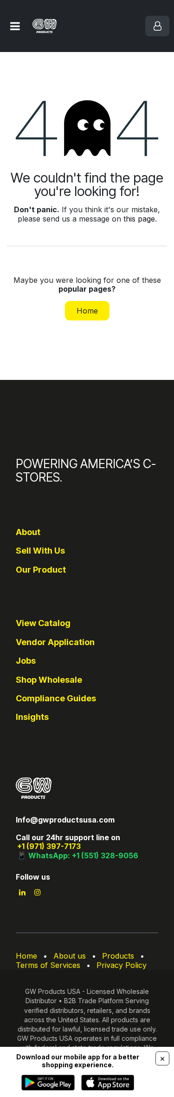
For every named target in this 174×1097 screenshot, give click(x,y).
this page (139, 218)
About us (69, 955)
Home (87, 310)
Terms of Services (48, 965)
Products (118, 955)
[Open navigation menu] (15, 26)
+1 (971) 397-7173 (49, 846)
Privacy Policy (122, 965)
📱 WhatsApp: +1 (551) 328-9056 (77, 855)
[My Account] (157, 26)
